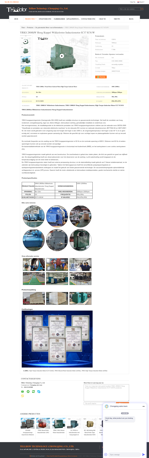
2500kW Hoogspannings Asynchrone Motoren (28, 433)
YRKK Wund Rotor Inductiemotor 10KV (43, 431)
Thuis (23, 27)
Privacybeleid (41, 456)
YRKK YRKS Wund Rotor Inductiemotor (59, 431)
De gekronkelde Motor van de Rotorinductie (49, 27)
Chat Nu (132, 2)
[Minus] (143, 406)
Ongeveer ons (45, 19)
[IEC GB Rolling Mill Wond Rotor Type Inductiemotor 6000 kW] (89, 423)
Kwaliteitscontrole (74, 19)
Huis (16, 19)
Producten (30, 19)
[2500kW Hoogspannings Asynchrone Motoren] (27, 423)
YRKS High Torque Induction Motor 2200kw (94, 371)
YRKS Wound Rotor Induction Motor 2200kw (67, 371)
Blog (131, 19)
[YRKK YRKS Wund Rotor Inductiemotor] (58, 423)
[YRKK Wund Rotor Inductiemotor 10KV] (43, 423)
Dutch (141, 2)
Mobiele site (34, 456)
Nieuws (117, 19)
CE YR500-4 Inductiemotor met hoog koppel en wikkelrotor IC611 (74, 434)
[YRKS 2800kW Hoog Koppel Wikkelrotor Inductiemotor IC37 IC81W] (25, 51)
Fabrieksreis (59, 19)
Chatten (102, 77)
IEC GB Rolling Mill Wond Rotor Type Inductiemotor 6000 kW (89, 434)
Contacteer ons (88, 19)
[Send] (143, 454)
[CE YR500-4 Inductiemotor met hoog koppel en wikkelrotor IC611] (74, 423)
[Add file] (105, 454)
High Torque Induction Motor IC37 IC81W (41, 371)
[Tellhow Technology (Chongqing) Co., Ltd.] (17, 9)
